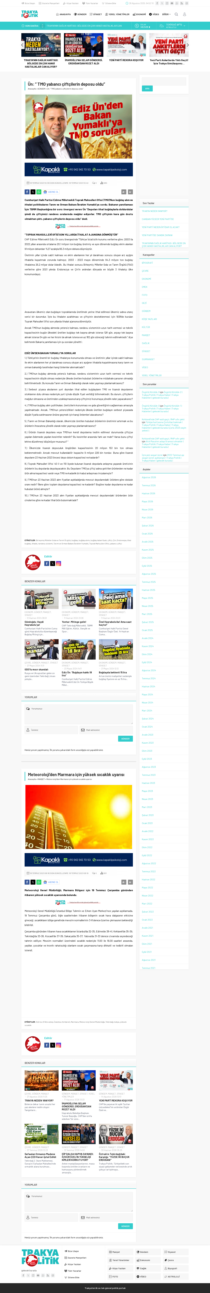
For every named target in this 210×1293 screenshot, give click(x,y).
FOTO (144, 294)
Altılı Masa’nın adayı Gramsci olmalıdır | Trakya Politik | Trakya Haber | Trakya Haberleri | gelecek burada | (163, 444)
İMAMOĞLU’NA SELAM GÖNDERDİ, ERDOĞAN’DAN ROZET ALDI (77, 25)
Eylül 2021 (147, 951)
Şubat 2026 (148, 525)
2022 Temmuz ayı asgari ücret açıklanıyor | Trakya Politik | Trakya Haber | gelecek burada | (163, 458)
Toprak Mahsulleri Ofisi (99, 543)
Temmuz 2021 (148, 968)
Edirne (39, 1022)
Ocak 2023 (147, 823)
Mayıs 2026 (147, 501)
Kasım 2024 (148, 646)
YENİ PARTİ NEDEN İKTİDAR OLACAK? (160, 227)
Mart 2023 (147, 807)
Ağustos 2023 (149, 766)
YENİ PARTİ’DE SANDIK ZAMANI (157, 235)
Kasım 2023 (148, 742)
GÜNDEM (41, 88)
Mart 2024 (147, 710)
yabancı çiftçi (116, 543)
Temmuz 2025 (149, 581)
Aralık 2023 (147, 734)
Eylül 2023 (147, 758)
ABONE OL (53, 191)
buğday (75, 540)
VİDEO (145, 367)
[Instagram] (167, 3)
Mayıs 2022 (147, 887)
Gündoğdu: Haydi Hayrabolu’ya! (34, 623)
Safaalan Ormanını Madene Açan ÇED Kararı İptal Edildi (40, 1155)
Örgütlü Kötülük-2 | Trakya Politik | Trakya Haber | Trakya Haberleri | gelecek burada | (162, 395)
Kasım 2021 (147, 935)
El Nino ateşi (48, 1022)
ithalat (34, 543)
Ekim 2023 (147, 750)
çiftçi (110, 540)
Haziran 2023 (148, 783)
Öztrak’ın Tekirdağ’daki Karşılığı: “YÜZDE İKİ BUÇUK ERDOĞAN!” (114, 1156)
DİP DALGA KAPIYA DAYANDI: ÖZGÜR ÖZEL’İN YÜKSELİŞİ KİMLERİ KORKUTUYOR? (78, 1156)
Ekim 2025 (147, 557)
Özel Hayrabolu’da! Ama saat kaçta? (115, 623)
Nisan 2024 (147, 702)
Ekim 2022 (147, 847)
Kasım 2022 (148, 839)
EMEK (144, 286)
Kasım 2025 (148, 549)
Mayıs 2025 (147, 598)
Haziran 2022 (148, 879)
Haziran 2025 (148, 589)
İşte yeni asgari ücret (152, 455)
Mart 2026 (147, 517)
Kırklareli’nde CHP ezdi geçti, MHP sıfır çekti (163, 419)
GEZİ (144, 303)
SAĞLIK (145, 343)
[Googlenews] (187, 3)
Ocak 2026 (147, 533)
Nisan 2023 (147, 799)
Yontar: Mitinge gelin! (74, 621)
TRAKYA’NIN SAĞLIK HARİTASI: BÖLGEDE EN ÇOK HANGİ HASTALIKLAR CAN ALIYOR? (41, 63)
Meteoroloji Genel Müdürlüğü (92, 1022)
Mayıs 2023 (147, 791)
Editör (48, 556)
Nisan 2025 (147, 606)
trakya (116, 1022)
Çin (114, 540)
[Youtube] (172, 3)
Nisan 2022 (147, 895)
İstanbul (57, 1022)
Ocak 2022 (147, 919)
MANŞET (47, 612)
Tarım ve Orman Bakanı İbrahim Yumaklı (70, 543)
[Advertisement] (79, 292)
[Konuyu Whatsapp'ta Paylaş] (38, 191)
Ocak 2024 (147, 726)
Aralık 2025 (147, 541)
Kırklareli (66, 1022)
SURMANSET (148, 359)
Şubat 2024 (148, 718)
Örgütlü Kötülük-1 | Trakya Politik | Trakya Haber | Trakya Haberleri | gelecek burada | (162, 408)
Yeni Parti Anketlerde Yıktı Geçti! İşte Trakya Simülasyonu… (169, 62)
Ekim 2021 (147, 943)
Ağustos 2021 (149, 959)
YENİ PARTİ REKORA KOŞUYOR (126, 60)
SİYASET (28, 615)
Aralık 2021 (147, 927)
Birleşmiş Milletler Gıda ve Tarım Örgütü (53, 540)
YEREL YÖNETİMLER (152, 375)
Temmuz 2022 (149, 871)
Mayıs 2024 (147, 694)
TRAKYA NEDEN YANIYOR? (39, 1100)
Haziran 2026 (148, 493)
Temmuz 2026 (149, 485)
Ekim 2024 (147, 654)
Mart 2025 (147, 614)
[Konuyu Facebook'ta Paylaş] (27, 191)
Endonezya (121, 540)
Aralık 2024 (147, 638)
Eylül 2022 (147, 855)
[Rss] (182, 3)
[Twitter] (162, 3)
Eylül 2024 (147, 662)
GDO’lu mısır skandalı (36, 669)
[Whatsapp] (177, 3)
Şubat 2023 (148, 815)
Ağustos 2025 (149, 573)
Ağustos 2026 (149, 477)
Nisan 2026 (147, 509)
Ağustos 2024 (149, 670)
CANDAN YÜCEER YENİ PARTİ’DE (158, 219)
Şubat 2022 (148, 911)
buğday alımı (84, 540)
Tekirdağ (109, 1022)
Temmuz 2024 (149, 678)
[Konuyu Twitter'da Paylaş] (33, 191)
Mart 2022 (147, 903)
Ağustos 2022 (149, 863)
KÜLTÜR (146, 327)
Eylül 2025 (147, 565)
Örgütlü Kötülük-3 (150, 392)
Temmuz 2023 (149, 774)
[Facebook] (157, 3)
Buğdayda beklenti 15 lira (113, 672)
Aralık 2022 (147, 831)
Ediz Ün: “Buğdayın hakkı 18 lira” (77, 674)
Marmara (75, 1022)
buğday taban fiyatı (99, 540)
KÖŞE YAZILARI (149, 319)
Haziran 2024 (148, 686)
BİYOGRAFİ (147, 262)
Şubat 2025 (148, 622)
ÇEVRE (28, 662)
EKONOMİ (29, 612)
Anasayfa (32, 88)
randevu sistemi (45, 543)
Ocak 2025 (147, 630)
